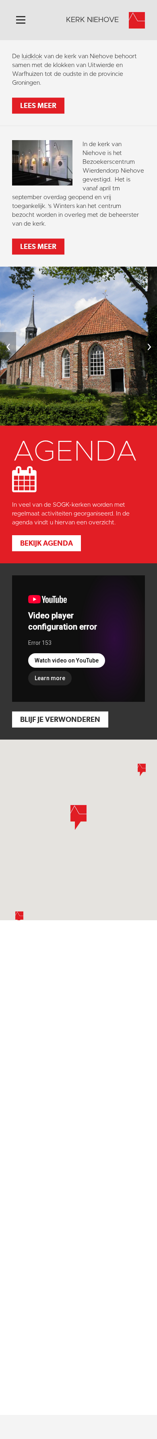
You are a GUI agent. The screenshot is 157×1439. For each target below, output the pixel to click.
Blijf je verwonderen (60, 719)
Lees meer (38, 105)
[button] (19, 917)
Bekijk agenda (46, 543)
